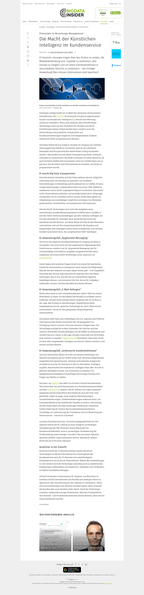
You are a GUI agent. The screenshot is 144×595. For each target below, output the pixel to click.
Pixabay (56, 108)
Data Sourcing (45, 21)
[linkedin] (28, 47)
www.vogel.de (108, 583)
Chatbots (60, 116)
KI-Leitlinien (106, 575)
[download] (28, 60)
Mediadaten (90, 575)
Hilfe (73, 575)
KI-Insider (104, 21)
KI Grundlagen (50, 27)
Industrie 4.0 (78, 21)
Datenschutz (55, 575)
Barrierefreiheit (63, 575)
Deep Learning (53, 390)
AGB (70, 575)
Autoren (113, 575)
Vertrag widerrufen (81, 575)
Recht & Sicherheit (91, 21)
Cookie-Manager (46, 575)
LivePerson (44, 258)
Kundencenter (98, 575)
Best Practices (66, 21)
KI (74, 119)
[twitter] (28, 37)
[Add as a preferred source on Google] (72, 570)
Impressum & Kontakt (35, 575)
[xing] (28, 42)
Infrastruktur (33, 21)
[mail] (28, 51)
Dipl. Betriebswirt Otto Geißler (62, 52)
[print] (28, 56)
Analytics (55, 21)
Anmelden (114, 4)
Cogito (54, 383)
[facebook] (28, 33)
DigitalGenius (68, 338)
